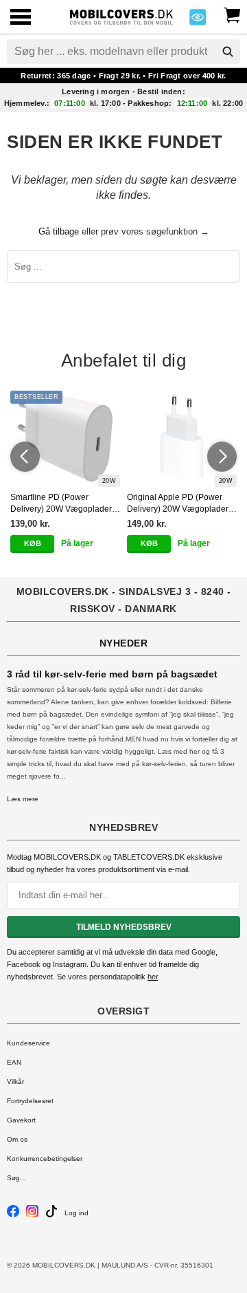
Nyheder (123, 643)
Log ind (76, 1213)
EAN (14, 1062)
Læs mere (22, 799)
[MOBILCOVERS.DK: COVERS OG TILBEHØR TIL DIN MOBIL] (121, 15)
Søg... (16, 1178)
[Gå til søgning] (227, 51)
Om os (17, 1139)
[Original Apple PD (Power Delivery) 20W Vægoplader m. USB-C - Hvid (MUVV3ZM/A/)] (182, 439)
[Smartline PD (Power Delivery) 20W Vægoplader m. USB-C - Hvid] (65, 439)
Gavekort (21, 1120)
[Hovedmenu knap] (20, 18)
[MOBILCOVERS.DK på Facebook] (13, 1215)
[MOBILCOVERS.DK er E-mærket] (197, 21)
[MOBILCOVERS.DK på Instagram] (32, 1215)
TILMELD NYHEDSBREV (124, 927)
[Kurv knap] (232, 14)
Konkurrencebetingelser (44, 1158)
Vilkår (15, 1081)
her (153, 977)
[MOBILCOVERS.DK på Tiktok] (51, 1215)
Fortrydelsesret (30, 1101)
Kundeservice (28, 1043)
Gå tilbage (58, 231)
